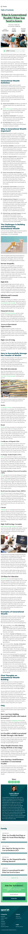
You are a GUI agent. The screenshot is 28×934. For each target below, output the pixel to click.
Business (3, 916)
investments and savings (8, 303)
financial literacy (10, 313)
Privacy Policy (19, 926)
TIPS (2, 475)
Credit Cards (4, 918)
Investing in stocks (6, 407)
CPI (9, 480)
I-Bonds (3, 509)
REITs (2, 493)
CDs (2, 443)
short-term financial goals (8, 376)
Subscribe (14, 898)
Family (2, 919)
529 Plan (4, 578)
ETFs (2, 457)
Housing (3, 921)
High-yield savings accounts (9, 526)
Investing (3, 923)
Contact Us (18, 918)
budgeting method (16, 720)
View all (13, 878)
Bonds (2, 427)
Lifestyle (3, 924)
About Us (18, 916)
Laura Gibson (14, 793)
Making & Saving (5, 926)
